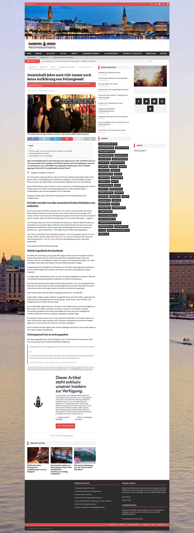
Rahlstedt (115, 196)
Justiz (53, 67)
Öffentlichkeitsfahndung (118, 230)
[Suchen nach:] (157, 61)
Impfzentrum (116, 189)
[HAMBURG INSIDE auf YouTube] (167, 4)
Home (29, 53)
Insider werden (31, 57)
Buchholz (103, 163)
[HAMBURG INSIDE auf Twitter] (156, 4)
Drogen (115, 170)
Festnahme (117, 178)
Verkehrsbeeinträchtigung (109, 223)
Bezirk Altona (122, 148)
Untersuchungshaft (107, 215)
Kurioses (163, 53)
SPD (57, 239)
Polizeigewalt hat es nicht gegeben (41, 156)
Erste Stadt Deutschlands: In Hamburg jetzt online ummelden (93, 501)
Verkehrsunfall (105, 227)
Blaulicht (51, 53)
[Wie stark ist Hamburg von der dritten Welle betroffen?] (85, 455)
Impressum (112, 525)
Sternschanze (119, 208)
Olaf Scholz (51, 239)
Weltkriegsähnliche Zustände (39, 153)
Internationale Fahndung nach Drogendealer (112, 78)
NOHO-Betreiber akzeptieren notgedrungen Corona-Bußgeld (37, 468)
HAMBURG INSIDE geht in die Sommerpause (113, 116)
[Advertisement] (150, 128)
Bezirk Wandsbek (120, 159)
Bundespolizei (117, 163)
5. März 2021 (33, 91)
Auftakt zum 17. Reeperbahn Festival (110, 103)
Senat (115, 204)
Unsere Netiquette (133, 525)
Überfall (103, 234)
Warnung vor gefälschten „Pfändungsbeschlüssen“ (106, 110)
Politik (63, 53)
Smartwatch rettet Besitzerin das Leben (111, 130)
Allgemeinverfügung (107, 144)
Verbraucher (151, 53)
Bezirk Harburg (106, 155)
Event (118, 174)
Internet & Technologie (132, 53)
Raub (125, 196)
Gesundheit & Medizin (91, 53)
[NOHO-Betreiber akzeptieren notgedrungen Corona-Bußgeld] (38, 455)
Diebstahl (104, 170)
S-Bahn (116, 200)
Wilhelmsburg (121, 227)
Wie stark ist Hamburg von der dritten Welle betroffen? (83, 467)
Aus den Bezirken (111, 53)
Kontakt (121, 525)
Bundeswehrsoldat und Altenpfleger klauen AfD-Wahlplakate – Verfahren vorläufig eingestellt (61, 469)
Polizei (103, 196)
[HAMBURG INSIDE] (97, 38)
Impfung (103, 189)
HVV (117, 185)
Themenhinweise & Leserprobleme (63, 57)
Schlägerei (104, 204)
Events (74, 53)
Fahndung (104, 178)
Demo (122, 167)
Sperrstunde (104, 208)
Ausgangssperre (106, 148)
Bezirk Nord (104, 159)
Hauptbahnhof (105, 185)
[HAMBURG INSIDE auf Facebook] (152, 4)
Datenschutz (162, 525)
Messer (119, 193)
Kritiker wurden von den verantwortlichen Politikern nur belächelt (50, 151)
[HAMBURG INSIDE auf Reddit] (159, 4)
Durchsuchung (105, 174)
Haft (115, 181)
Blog (153, 525)
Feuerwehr (104, 181)
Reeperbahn (104, 200)
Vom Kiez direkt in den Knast (107, 84)
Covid (113, 167)
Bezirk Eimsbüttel (106, 151)
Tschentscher (105, 212)
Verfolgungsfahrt (107, 219)
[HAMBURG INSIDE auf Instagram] (163, 4)
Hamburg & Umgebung (47, 91)
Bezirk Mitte (121, 155)
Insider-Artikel (44, 57)
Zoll (102, 230)
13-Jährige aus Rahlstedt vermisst (109, 72)
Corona (103, 167)
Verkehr (38, 53)
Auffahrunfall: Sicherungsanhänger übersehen (113, 89)
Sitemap (145, 525)
